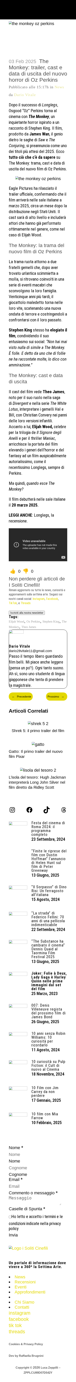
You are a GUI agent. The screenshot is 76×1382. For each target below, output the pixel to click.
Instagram (39, 599)
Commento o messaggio (33, 1192)
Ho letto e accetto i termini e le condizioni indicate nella (36, 1222)
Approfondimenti (30, 1292)
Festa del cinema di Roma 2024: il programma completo (48, 829)
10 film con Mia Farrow (44, 1116)
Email (16, 1179)
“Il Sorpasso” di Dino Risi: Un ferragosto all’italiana (49, 891)
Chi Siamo (24, 1302)
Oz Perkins (33, 621)
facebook (19, 1319)
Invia (13, 1235)
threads (17, 1331)
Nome (14, 1161)
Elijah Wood (16, 621)
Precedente (21, 696)
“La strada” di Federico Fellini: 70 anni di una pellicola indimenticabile (48, 919)
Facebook (52, 599)
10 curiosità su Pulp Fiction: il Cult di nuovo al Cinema (48, 1065)
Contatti (22, 1307)
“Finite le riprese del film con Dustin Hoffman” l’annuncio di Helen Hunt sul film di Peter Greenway (49, 861)
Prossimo (56, 696)
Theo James (28, 627)
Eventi (21, 1287)
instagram (19, 1313)
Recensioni (25, 1282)
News (59, 87)
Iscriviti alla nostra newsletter (26, 612)
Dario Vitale (25, 95)
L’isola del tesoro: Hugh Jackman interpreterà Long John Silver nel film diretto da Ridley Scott (37, 782)
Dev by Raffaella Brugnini (26, 1355)
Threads (26, 603)
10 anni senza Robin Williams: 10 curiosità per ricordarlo (48, 1039)
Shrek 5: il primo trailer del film (38, 731)
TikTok (13, 603)
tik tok (15, 1325)
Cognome (18, 1174)
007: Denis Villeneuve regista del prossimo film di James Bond (48, 1011)
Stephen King (50, 621)
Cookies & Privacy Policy (26, 1344)
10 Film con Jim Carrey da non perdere (45, 1091)
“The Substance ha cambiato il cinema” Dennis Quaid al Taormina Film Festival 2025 (48, 949)
